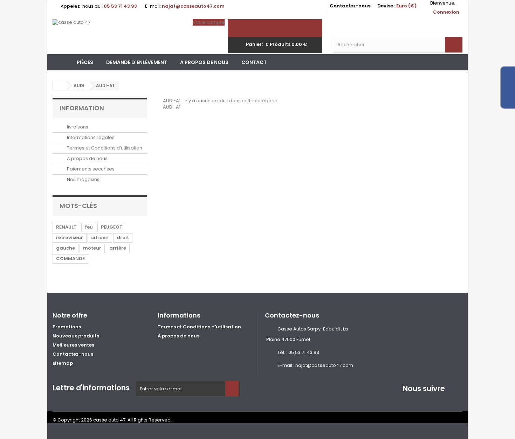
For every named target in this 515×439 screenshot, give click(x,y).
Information (82, 108)
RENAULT (66, 227)
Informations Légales (90, 137)
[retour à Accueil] (60, 85)
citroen (100, 237)
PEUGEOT (112, 227)
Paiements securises (90, 169)
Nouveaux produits (76, 336)
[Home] (61, 62)
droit (123, 237)
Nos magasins (82, 179)
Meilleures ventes (73, 345)
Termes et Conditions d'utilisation (104, 148)
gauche (65, 248)
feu (89, 227)
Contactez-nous (350, 5)
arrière (117, 248)
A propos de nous (204, 62)
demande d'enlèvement (136, 62)
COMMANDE (70, 258)
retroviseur (69, 237)
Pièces (85, 62)
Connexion (446, 12)
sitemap (63, 363)
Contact (254, 62)
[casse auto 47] (117, 36)
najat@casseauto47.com (324, 365)
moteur (92, 248)
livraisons (77, 127)
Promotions (67, 326)
